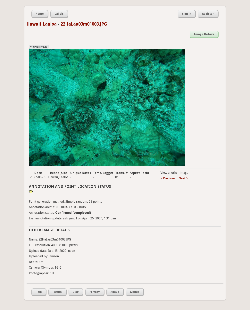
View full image (38, 46)
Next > (183, 178)
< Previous (168, 178)
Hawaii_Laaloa (42, 24)
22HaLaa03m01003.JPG (84, 24)
